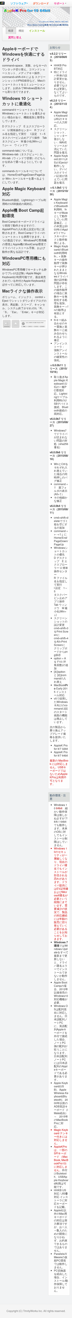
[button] (19, 3)
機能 (21, 30)
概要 (11, 30)
